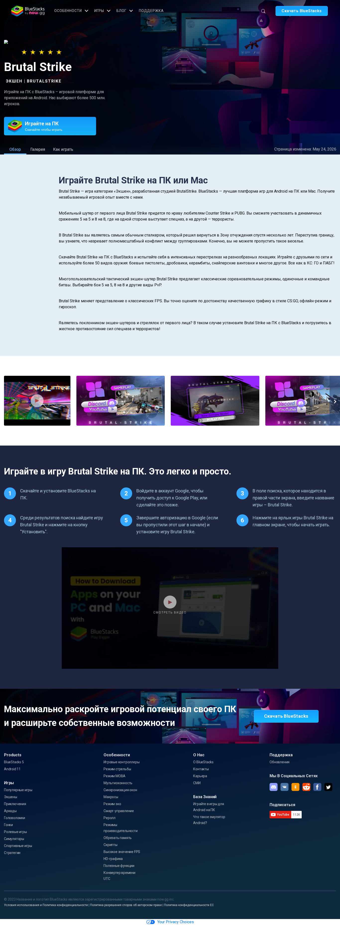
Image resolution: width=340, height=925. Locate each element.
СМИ (196, 783)
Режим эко (112, 804)
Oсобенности (68, 11)
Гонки (8, 825)
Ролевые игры (15, 832)
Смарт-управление (119, 811)
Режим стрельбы (117, 769)
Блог (121, 11)
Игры (99, 11)
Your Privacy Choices (175, 922)
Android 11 (12, 769)
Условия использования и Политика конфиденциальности (46, 905)
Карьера (200, 776)
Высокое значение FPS (122, 852)
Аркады (10, 811)
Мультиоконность (118, 783)
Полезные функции (119, 866)
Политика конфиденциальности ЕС (189, 905)
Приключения (15, 804)
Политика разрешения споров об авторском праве (126, 905)
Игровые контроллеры (121, 762)
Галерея (37, 149)
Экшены (10, 797)
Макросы (111, 797)
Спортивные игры (18, 846)
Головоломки (14, 818)
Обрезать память (118, 838)
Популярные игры (18, 790)
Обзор (15, 149)
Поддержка (151, 11)
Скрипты (110, 845)
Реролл (109, 818)
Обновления (279, 762)
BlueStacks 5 (14, 762)
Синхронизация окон (120, 790)
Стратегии (12, 853)
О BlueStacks (203, 762)
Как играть (63, 149)
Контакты (201, 769)
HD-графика (113, 859)
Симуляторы (14, 839)
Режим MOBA (114, 776)
